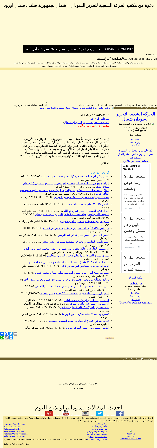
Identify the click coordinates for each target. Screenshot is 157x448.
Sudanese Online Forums (14, 436)
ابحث (105, 63)
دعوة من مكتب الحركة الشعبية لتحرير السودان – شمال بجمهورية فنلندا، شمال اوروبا (76, 108)
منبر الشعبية (67, 63)
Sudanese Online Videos (14, 431)
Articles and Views (76, 66)
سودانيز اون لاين (99, 118)
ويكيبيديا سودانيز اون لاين (96, 434)
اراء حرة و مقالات (52, 63)
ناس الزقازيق (46, 66)
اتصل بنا (89, 66)
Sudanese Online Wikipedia (16, 434)
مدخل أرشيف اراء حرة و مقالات (28, 63)
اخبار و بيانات (95, 63)
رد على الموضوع (149, 359)
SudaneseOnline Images (14, 429)
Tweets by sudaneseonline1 (135, 302)
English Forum (60, 66)
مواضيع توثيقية (81, 63)
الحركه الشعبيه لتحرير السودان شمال (86, 122)
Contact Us (130, 436)
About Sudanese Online (130, 439)
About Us (131, 434)
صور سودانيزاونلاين (99, 429)
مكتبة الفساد (115, 63)
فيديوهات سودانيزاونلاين (96, 431)
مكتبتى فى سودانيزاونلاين (93, 125)
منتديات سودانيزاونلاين (132, 63)
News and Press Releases (105, 66)
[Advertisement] (78, 28)
